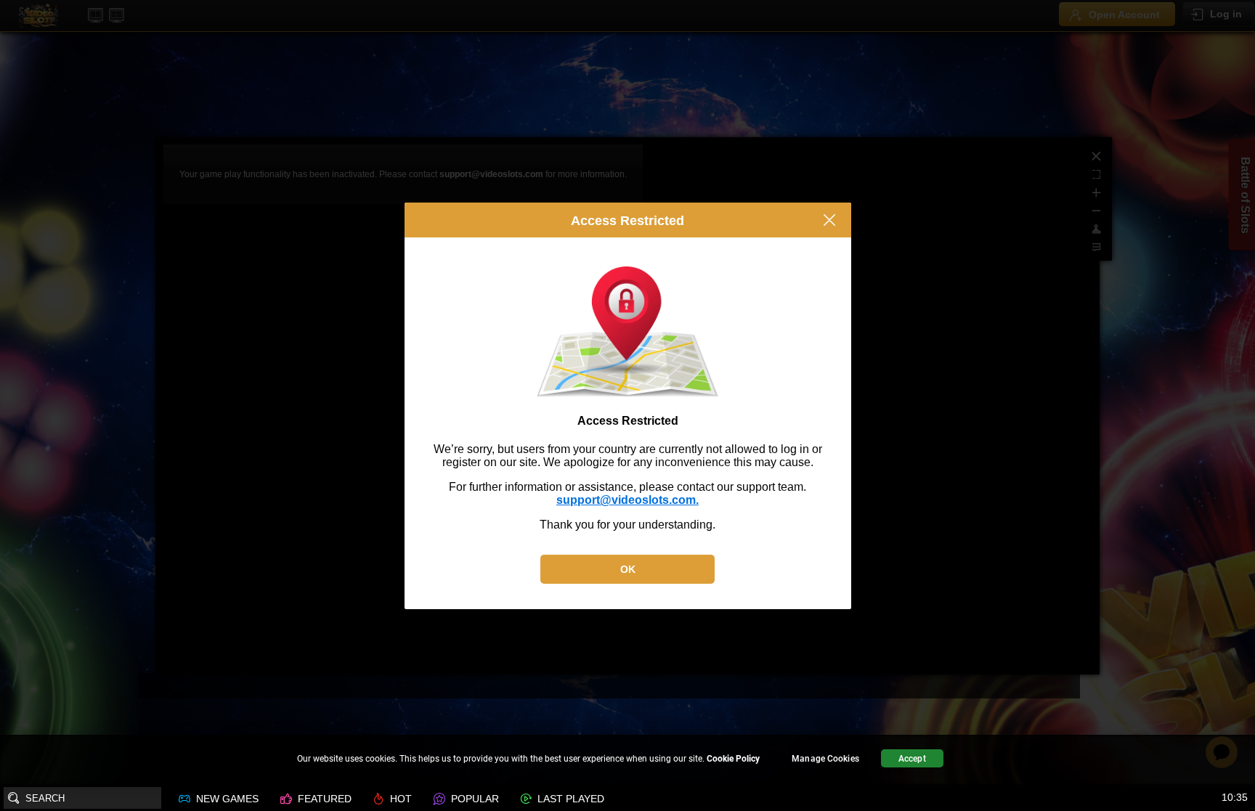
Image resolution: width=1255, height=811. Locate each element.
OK (627, 569)
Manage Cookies (825, 759)
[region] (627, 760)
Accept (912, 759)
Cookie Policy (733, 759)
